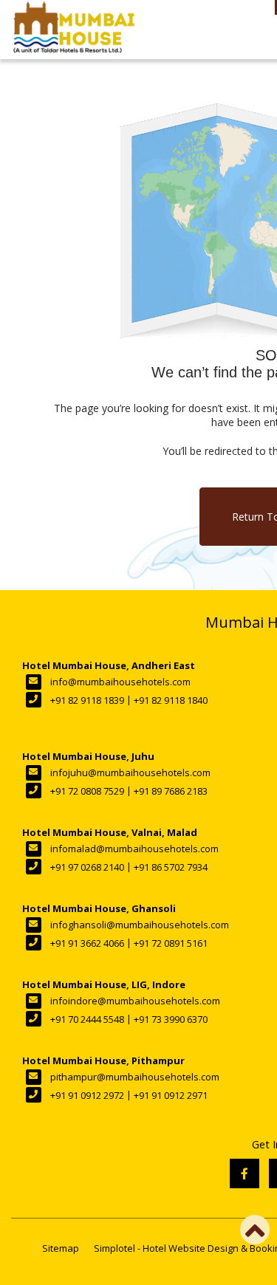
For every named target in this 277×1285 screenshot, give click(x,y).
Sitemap (60, 1248)
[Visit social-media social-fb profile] (244, 1173)
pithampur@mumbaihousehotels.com (134, 1076)
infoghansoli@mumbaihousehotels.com (139, 924)
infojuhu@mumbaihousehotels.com (130, 772)
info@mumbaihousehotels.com (120, 681)
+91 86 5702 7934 (171, 867)
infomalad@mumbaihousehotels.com (134, 848)
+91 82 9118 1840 (171, 700)
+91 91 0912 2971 (171, 1095)
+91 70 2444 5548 (87, 1019)
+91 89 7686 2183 (171, 791)
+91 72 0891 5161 (171, 943)
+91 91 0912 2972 (87, 1095)
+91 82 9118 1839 (87, 700)
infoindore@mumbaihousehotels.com (135, 1000)
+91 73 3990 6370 (171, 1019)
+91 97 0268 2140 (87, 867)
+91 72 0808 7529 (87, 791)
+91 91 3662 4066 (87, 943)
